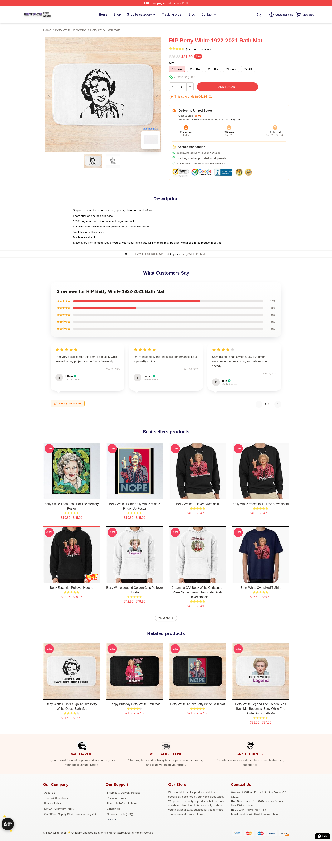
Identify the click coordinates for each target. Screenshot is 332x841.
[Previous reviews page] (259, 404)
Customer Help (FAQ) (120, 814)
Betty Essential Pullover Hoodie (71, 587)
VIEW (71, 495)
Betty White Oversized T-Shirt (261, 587)
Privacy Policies (53, 803)
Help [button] (324, 836)
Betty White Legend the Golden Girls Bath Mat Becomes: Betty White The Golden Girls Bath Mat (260, 708)
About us (49, 792)
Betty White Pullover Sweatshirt (197, 504)
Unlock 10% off (8, 824)
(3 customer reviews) (199, 49)
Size (171, 62)
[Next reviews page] (277, 404)
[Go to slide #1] (93, 161)
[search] (259, 14)
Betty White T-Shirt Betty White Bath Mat (197, 704)
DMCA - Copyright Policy (59, 808)
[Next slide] (157, 95)
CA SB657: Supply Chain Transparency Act (70, 814)
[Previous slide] (49, 95)
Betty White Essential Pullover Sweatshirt (260, 504)
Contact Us (113, 808)
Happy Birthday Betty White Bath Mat (134, 704)
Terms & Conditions (56, 797)
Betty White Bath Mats (105, 30)
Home (47, 30)
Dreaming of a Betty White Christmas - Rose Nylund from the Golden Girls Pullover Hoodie (197, 592)
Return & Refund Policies (122, 803)
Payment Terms (116, 797)
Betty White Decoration (70, 30)
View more (166, 618)
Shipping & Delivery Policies (123, 792)
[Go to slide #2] (113, 161)
